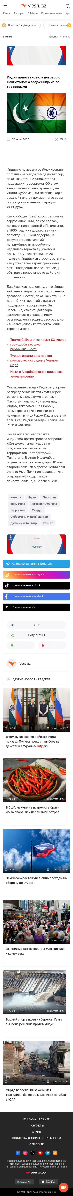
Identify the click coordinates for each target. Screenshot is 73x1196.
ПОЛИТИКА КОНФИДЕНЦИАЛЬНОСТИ (36, 1138)
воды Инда (18, 504)
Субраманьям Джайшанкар (29, 516)
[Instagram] (25, 1153)
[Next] (69, 25)
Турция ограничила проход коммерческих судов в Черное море (34, 360)
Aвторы (19, 13)
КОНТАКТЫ (36, 1125)
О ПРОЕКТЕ (36, 1144)
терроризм (18, 510)
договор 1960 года (44, 504)
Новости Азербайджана (22, 25)
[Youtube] (40, 1153)
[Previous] (4, 25)
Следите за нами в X (24, 607)
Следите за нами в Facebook (28, 596)
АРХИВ (36, 1131)
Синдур (37, 510)
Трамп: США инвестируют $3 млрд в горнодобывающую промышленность (38, 344)
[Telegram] (47, 1153)
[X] (32, 1153)
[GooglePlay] (24, 1181)
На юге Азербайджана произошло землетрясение (36, 374)
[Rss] (55, 1153)
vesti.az (48, 523)
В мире (33, 13)
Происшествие (51, 13)
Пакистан (49, 497)
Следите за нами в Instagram (28, 574)
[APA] (36, 1173)
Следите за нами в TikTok (26, 585)
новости (16, 497)
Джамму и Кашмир (24, 523)
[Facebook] (18, 1153)
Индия (32, 497)
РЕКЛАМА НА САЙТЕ (36, 1119)
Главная (53, 36)
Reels (6, 13)
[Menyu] (5, 5)
